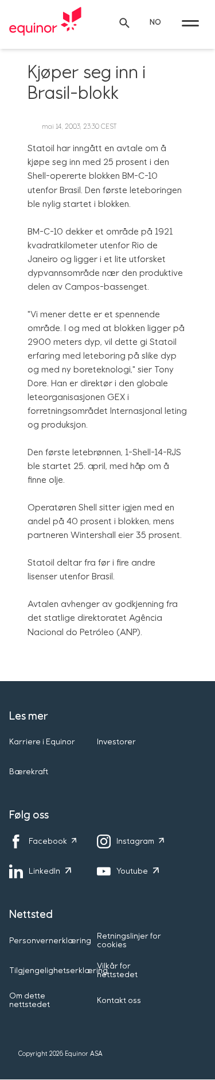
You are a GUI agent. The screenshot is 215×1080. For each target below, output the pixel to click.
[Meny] (190, 23)
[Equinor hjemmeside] (45, 23)
